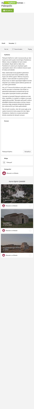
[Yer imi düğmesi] (30, 205)
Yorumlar (12, 43)
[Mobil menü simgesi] (2, 2)
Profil (3, 43)
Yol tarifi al (27, 151)
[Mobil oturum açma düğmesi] (25, 2)
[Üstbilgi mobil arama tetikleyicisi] (32, 2)
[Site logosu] (10, 2)
